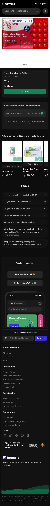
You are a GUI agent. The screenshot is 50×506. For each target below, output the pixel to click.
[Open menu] (45, 11)
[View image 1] (24, 64)
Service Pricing (9, 387)
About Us (7, 353)
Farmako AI (8, 402)
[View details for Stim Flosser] (12, 151)
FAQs (5, 361)
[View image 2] (26, 64)
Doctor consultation (12, 406)
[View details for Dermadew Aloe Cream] (33, 151)
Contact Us (8, 357)
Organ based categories (14, 421)
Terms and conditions (12, 376)
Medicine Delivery (11, 399)
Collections (8, 418)
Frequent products (11, 425)
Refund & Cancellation (13, 380)
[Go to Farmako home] (9, 4)
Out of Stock (17, 159)
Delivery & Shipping (11, 383)
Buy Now (25, 91)
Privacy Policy (9, 372)
